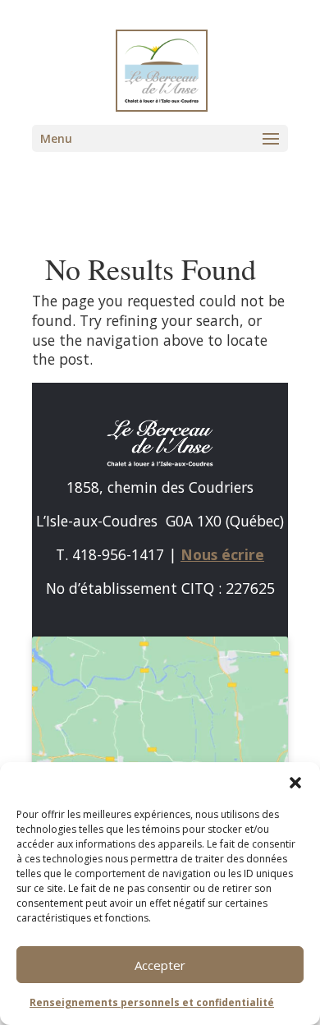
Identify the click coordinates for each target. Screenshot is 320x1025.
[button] (295, 782)
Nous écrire (222, 554)
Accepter (160, 965)
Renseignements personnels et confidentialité (152, 1002)
